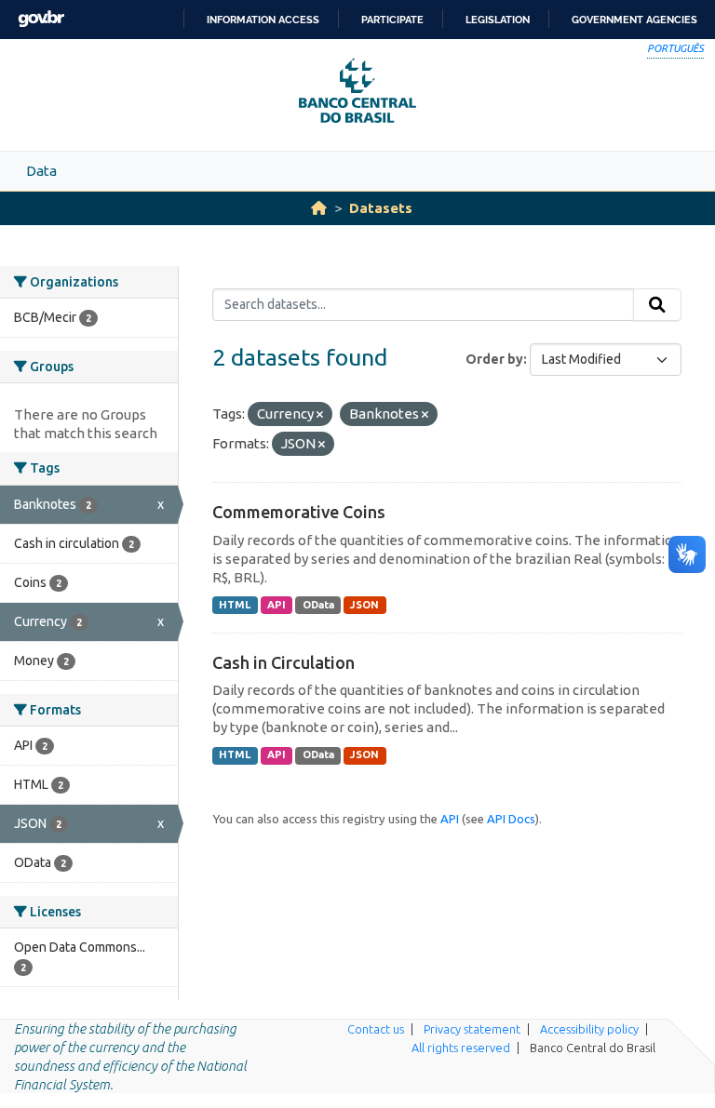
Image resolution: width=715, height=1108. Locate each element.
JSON (364, 604)
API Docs (511, 818)
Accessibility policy (589, 1028)
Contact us (375, 1028)
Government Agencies (634, 19)
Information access (263, 19)
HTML (234, 604)
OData (318, 604)
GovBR (41, 19)
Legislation (497, 19)
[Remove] (320, 415)
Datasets (380, 208)
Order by (494, 359)
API (276, 604)
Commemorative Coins (298, 511)
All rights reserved (460, 1047)
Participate (392, 19)
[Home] (319, 208)
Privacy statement (472, 1028)
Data (41, 171)
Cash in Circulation (283, 662)
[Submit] (657, 305)
